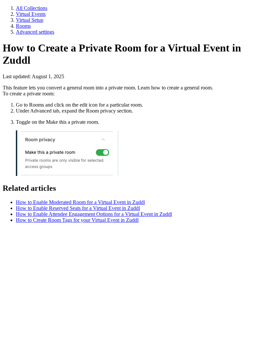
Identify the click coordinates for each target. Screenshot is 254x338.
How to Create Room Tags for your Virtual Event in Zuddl (77, 220)
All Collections (31, 8)
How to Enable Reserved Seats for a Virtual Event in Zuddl (78, 208)
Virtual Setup (29, 20)
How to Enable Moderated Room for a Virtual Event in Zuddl (80, 202)
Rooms (23, 26)
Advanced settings (35, 32)
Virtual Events (31, 14)
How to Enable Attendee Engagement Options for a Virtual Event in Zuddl (94, 214)
